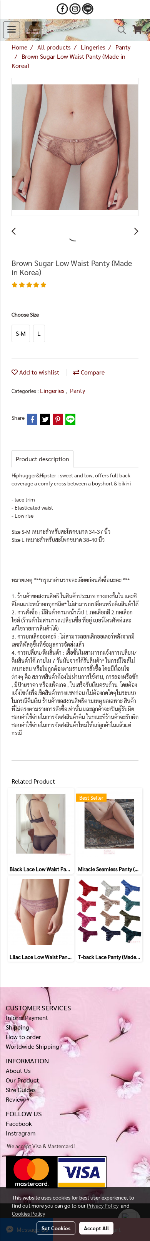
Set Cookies (56, 1227)
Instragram (20, 1133)
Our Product (22, 1080)
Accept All (96, 1227)
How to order (23, 1037)
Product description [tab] (42, 459)
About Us (18, 1070)
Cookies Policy (28, 1213)
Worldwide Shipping (32, 1046)
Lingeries (53, 390)
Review (15, 1099)
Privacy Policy (102, 1205)
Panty (77, 390)
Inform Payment (27, 1017)
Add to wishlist (38, 372)
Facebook (19, 1123)
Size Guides (21, 1090)
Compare (92, 372)
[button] (119, 30)
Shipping (17, 1027)
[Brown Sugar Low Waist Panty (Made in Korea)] (75, 147)
